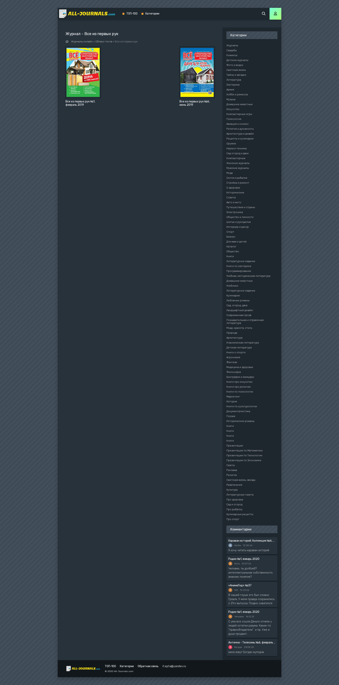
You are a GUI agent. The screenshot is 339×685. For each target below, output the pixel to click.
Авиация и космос (237, 123)
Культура (232, 489)
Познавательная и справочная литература (245, 321)
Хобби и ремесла (237, 94)
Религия (231, 475)
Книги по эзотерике (238, 266)
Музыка (230, 99)
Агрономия (233, 357)
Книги (230, 256)
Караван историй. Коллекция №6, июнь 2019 (251, 540)
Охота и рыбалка (236, 177)
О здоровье (233, 187)
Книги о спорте (236, 352)
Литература (233, 79)
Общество (232, 251)
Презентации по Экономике (243, 460)
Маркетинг (233, 396)
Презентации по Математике (244, 450)
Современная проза (238, 315)
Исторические (235, 192)
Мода (229, 172)
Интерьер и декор (237, 226)
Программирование (238, 271)
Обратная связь (148, 666)
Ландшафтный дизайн (239, 310)
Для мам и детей (236, 241)
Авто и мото (233, 202)
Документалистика (238, 411)
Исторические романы (240, 421)
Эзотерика (233, 84)
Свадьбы (231, 50)
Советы (231, 197)
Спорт (230, 231)
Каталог (231, 246)
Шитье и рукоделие (238, 221)
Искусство (232, 109)
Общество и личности (239, 217)
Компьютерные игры (239, 114)
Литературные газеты (240, 494)
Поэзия (230, 416)
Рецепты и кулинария (239, 138)
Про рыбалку (234, 509)
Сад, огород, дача (236, 305)
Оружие (231, 143)
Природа (231, 332)
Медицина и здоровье (239, 367)
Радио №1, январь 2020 (243, 559)
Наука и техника (236, 148)
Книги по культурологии (241, 406)
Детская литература (239, 347)
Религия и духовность (240, 128)
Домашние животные (239, 104)
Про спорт (232, 519)
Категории (152, 13)
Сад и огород (234, 504)
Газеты (230, 465)
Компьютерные (235, 158)
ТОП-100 (132, 13)
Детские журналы (237, 60)
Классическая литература (242, 342)
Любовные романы (238, 300)
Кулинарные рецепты (239, 514)
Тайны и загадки (236, 74)
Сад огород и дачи (237, 153)
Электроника (234, 212)
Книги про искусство (239, 381)
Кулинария (233, 295)
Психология (233, 119)
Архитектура (234, 337)
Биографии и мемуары (240, 376)
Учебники (232, 285)
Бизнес (230, 236)
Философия (233, 372)
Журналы (232, 45)
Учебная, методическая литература (248, 275)
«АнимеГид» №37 (240, 585)
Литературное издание (240, 261)
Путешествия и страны (240, 207)
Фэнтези (231, 362)
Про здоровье (234, 499)
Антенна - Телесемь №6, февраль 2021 (251, 642)
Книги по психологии (239, 391)
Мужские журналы (237, 168)
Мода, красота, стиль (239, 327)
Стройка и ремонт (237, 182)
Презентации (234, 445)
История (231, 401)
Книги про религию (238, 386)
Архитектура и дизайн (240, 133)
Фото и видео (234, 65)
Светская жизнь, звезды (240, 479)
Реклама (231, 470)
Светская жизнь (236, 69)
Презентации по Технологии (244, 455)
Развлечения (234, 484)
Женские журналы (238, 163)
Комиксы (231, 55)
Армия (230, 89)
